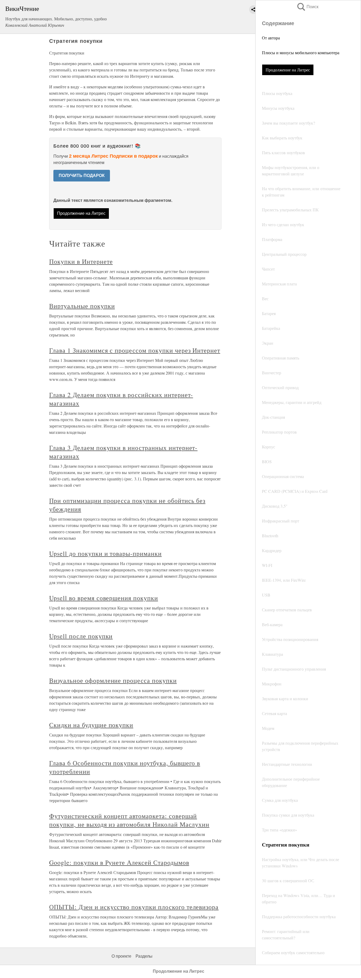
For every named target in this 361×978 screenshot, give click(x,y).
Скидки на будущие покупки (91, 725)
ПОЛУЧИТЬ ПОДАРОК (82, 175)
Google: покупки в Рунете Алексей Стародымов (119, 862)
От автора (271, 37)
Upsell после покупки (81, 636)
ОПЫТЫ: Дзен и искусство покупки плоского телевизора (134, 907)
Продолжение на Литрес (288, 69)
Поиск (307, 6)
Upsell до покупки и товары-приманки (105, 553)
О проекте (121, 956)
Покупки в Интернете (81, 261)
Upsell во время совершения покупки (103, 598)
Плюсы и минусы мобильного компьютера (300, 52)
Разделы (144, 956)
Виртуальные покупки (82, 306)
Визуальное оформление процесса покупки (113, 680)
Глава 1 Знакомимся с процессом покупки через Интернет (134, 350)
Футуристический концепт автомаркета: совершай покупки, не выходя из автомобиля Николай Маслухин (129, 820)
